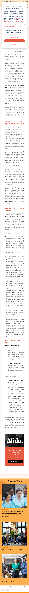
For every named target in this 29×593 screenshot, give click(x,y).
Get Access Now (15, 461)
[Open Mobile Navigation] (27, 8)
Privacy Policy (17, 18)
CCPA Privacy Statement (19, 21)
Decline (14, 44)
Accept (14, 40)
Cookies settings (14, 37)
